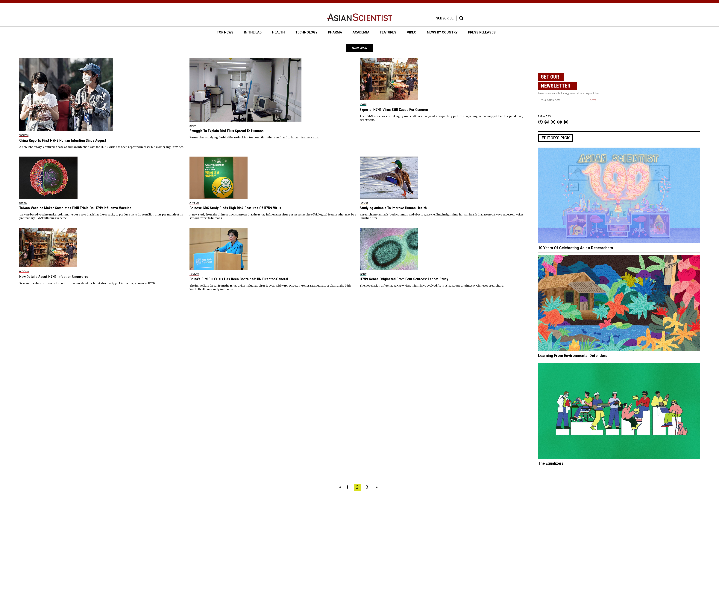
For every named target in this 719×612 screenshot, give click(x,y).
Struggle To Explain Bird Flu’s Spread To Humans (226, 131)
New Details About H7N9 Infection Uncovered (54, 276)
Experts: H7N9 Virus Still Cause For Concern (394, 109)
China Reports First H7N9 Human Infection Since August (62, 140)
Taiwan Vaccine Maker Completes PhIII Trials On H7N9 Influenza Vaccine (75, 208)
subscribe (444, 18)
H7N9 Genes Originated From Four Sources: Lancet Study (404, 279)
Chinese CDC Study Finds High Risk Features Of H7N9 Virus (235, 208)
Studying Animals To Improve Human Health (393, 208)
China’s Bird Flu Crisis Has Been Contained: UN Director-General (238, 279)
